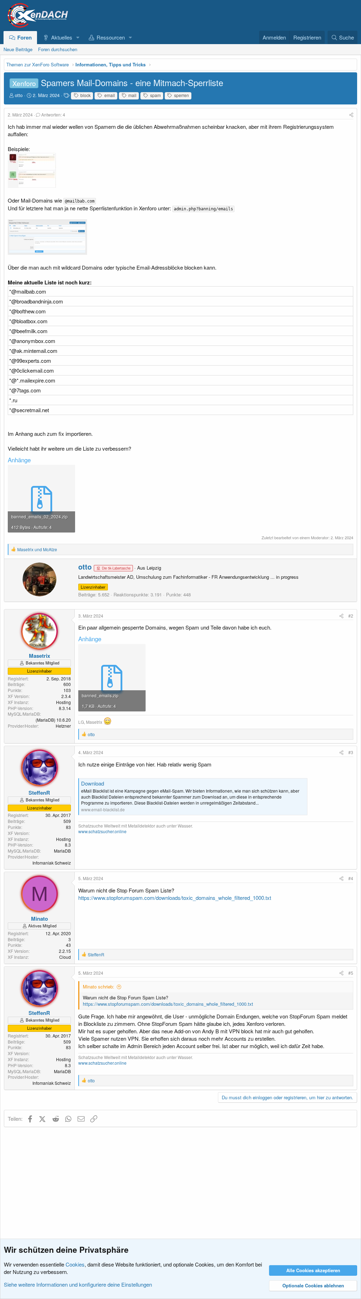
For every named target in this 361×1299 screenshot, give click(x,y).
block (85, 95)
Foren (24, 37)
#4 (350, 878)
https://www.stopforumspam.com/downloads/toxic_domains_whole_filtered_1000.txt (174, 897)
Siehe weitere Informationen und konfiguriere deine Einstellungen (78, 1284)
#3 (350, 752)
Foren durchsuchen (57, 49)
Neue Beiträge (18, 49)
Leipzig (154, 567)
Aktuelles (61, 37)
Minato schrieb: (98, 986)
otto (19, 95)
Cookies (75, 1264)
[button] (77, 37)
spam (155, 95)
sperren (181, 95)
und (37, 549)
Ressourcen (111, 37)
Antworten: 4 (53, 115)
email (109, 95)
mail (131, 95)
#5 (350, 973)
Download (92, 783)
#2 (350, 616)
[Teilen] (351, 115)
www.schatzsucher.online (102, 831)
